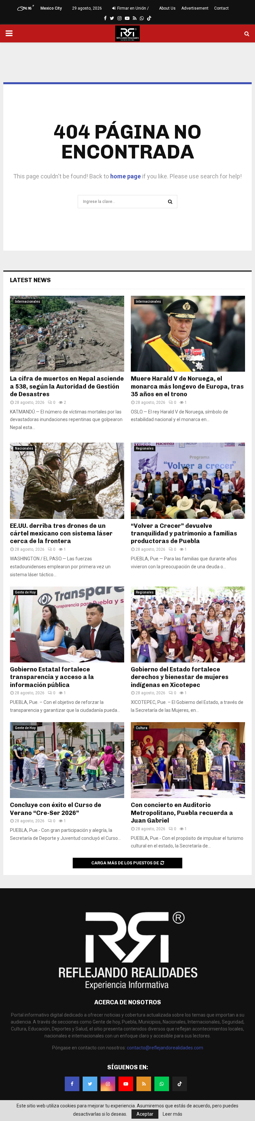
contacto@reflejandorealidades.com (165, 1047)
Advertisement (195, 8)
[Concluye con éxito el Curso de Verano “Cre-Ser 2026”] (67, 760)
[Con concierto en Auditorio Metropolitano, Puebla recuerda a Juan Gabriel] (188, 760)
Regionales (145, 448)
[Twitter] (90, 1084)
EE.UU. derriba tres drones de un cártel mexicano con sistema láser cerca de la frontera (61, 533)
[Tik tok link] (149, 18)
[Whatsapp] (161, 1084)
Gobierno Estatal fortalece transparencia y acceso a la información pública (52, 677)
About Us (167, 8)
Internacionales (27, 301)
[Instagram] (108, 1084)
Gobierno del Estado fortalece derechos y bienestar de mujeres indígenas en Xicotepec (179, 677)
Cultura (141, 728)
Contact (221, 8)
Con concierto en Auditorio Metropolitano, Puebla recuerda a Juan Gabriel (182, 812)
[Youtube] (126, 1084)
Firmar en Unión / (132, 8)
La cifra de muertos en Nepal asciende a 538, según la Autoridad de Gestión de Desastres (67, 386)
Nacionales (24, 448)
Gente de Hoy (25, 592)
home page (125, 176)
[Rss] (143, 1084)
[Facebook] (72, 1084)
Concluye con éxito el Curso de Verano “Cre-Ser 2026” (55, 808)
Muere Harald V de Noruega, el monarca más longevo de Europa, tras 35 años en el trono (187, 386)
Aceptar (144, 1114)
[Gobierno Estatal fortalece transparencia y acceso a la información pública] (67, 624)
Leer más (172, 1114)
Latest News (30, 280)
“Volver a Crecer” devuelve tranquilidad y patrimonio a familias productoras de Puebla (184, 533)
